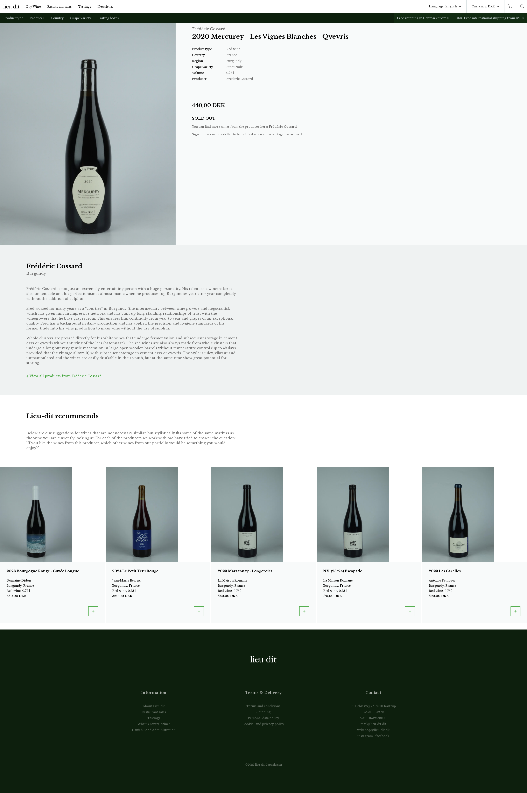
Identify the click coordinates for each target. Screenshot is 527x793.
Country (57, 18)
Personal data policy (263, 718)
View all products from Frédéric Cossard (65, 376)
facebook (382, 736)
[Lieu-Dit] (11, 7)
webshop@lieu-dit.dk (373, 730)
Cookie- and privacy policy (263, 724)
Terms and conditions (263, 706)
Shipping (263, 712)
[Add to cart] (93, 611)
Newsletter (106, 6)
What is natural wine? (154, 724)
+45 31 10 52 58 (373, 712)
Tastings (84, 6)
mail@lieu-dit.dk (373, 724)
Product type (13, 18)
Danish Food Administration (154, 730)
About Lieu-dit (154, 706)
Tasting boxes (108, 18)
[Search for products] (522, 6)
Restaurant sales (59, 6)
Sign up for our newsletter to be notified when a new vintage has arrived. (247, 134)
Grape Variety (80, 18)
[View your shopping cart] (511, 6)
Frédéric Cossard (283, 126)
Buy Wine (33, 6)
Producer (37, 18)
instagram (365, 736)
